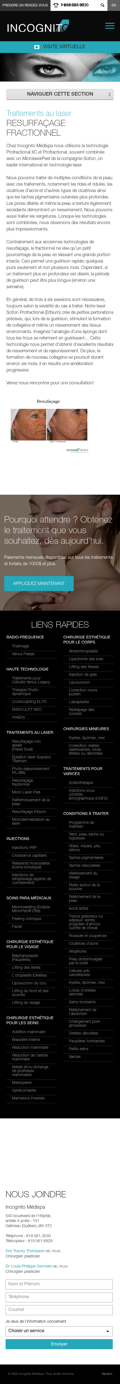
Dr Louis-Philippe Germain (29, 1267)
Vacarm (107, 1374)
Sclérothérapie (81, 783)
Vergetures (78, 952)
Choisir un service (26, 1331)
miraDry (18, 718)
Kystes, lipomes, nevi (87, 738)
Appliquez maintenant (39, 584)
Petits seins (78, 1049)
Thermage (20, 647)
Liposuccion (79, 683)
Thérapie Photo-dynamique (25, 692)
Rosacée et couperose (88, 936)
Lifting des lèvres (26, 968)
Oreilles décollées (83, 1034)
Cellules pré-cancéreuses (79, 973)
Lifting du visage (26, 1003)
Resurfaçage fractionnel (22, 783)
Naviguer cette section (60, 94)
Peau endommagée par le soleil (85, 961)
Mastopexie (22, 1083)
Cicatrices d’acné (83, 944)
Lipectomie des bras (86, 659)
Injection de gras (83, 675)
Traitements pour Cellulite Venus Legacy (31, 680)
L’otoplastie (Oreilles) (29, 976)
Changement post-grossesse (85, 1024)
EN (114, 5)
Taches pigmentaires (86, 858)
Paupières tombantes (87, 1041)
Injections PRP (24, 848)
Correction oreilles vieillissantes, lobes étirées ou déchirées (86, 750)
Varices (75, 1057)
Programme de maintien (81, 825)
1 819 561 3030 (74, 5)
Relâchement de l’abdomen (82, 1012)
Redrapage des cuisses (81, 712)
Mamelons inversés (28, 1099)
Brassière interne (26, 1040)
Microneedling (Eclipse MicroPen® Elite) (31, 909)
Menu (109, 26)
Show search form (102, 5)
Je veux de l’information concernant (36, 1322)
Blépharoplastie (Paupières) (25, 958)
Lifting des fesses (84, 667)
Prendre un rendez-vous (25, 5)
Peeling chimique (26, 919)
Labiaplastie (79, 702)
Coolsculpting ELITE (29, 702)
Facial (17, 927)
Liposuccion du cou (29, 983)
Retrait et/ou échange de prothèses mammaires (30, 1071)
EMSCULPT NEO (27, 710)
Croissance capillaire (29, 856)
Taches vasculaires (84, 866)
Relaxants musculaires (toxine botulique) (31, 866)
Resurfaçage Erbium (29, 812)
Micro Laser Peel (26, 793)
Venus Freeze (23, 654)
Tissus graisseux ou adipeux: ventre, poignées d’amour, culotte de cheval (86, 922)
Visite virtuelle (64, 47)
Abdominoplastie (83, 652)
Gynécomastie (24, 1091)
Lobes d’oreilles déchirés (82, 993)
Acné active (78, 909)
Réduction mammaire (30, 1048)
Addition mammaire (28, 1032)
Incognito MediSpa (38, 26)
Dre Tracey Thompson (25, 1251)
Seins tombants (82, 1002)
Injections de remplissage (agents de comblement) (31, 879)
